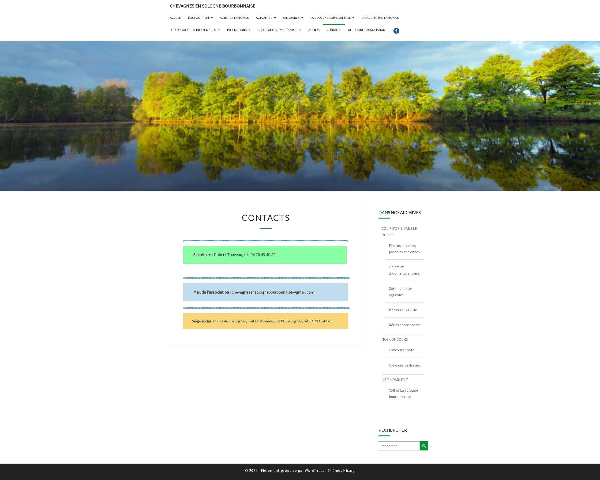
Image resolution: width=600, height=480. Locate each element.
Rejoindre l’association (366, 30)
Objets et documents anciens (404, 270)
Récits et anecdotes (404, 324)
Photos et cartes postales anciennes (404, 248)
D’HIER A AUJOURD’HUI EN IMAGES (193, 30)
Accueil (175, 17)
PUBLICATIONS (237, 30)
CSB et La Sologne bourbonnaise (403, 393)
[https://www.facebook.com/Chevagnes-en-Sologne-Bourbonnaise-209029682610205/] (396, 32)
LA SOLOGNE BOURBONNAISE (331, 17)
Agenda (314, 30)
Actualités (264, 17)
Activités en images (234, 17)
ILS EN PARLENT (395, 379)
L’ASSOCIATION (198, 17)
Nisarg (349, 470)
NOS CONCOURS (395, 339)
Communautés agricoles (400, 291)
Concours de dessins (405, 365)
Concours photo (402, 350)
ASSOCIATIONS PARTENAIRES (277, 30)
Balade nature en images (380, 17)
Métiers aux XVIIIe (403, 309)
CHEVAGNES (291, 17)
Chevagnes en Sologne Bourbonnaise (212, 6)
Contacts (334, 30)
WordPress (314, 470)
